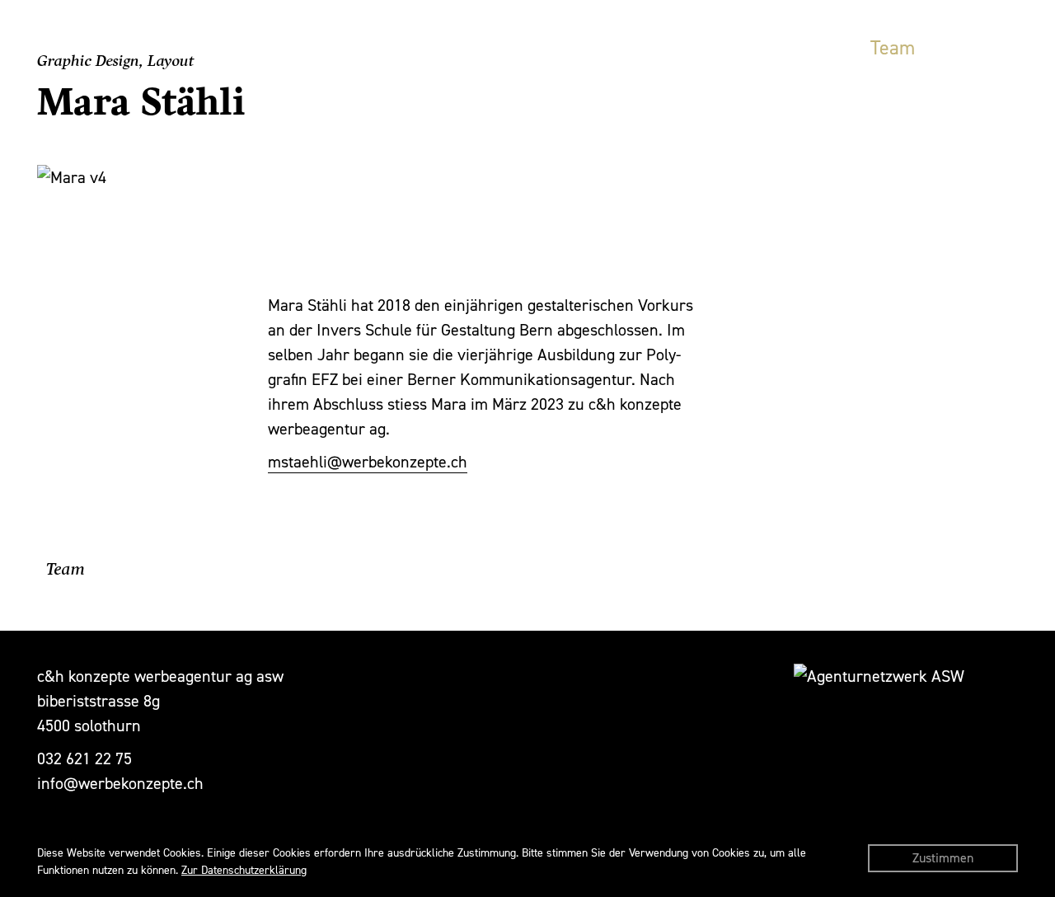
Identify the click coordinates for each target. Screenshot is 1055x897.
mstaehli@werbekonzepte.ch (367, 461)
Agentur (692, 48)
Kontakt (985, 48)
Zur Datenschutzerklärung (244, 870)
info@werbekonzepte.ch (120, 783)
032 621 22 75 (84, 758)
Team (892, 48)
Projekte (798, 48)
